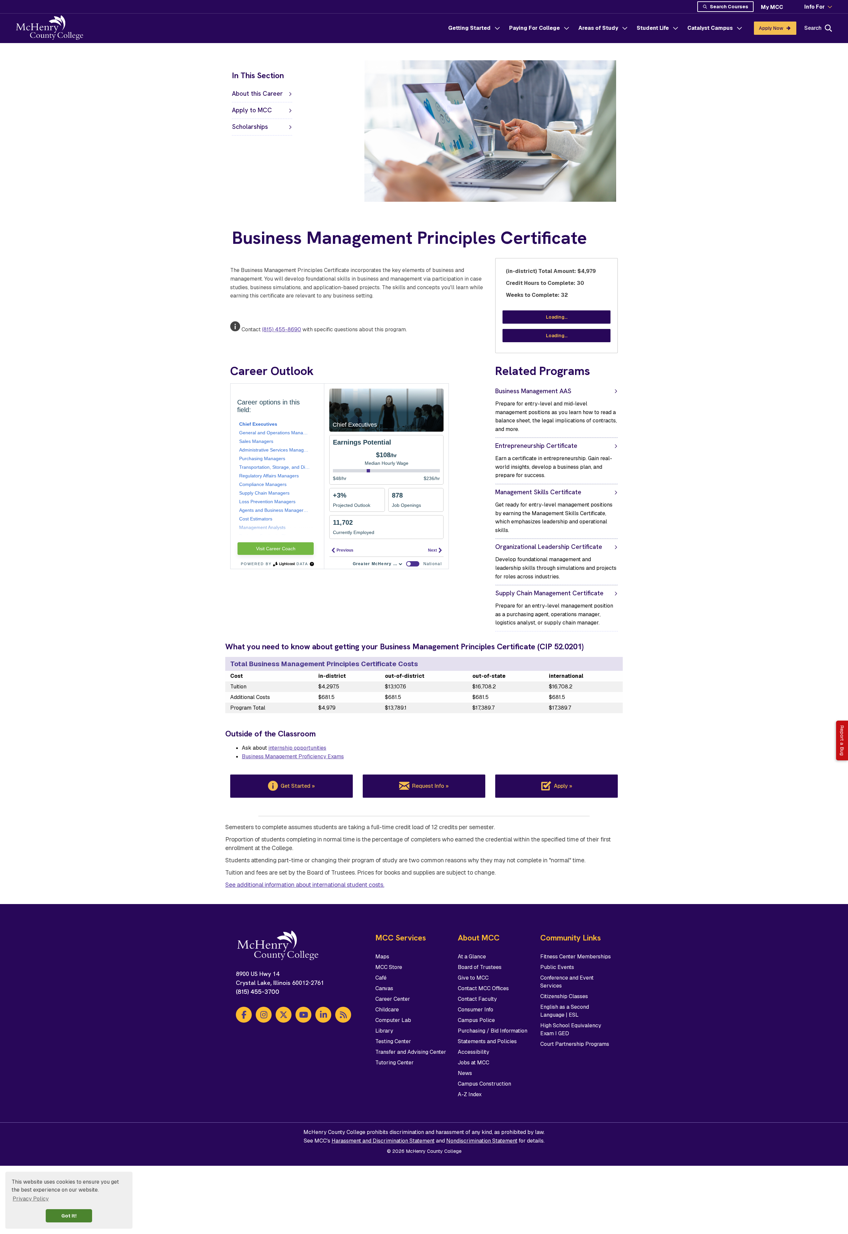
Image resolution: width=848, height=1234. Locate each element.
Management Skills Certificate (538, 492)
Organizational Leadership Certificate (548, 547)
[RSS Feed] (343, 1015)
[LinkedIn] (323, 1015)
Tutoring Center (394, 1062)
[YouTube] (303, 1015)
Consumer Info (475, 1009)
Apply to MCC (252, 110)
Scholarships (250, 127)
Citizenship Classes (564, 996)
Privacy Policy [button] (31, 1198)
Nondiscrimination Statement (481, 1140)
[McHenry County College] (52, 28)
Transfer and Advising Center (410, 1051)
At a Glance (472, 956)
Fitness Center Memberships (575, 956)
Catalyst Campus (710, 28)
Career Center (392, 998)
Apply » (563, 785)
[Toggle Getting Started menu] (497, 28)
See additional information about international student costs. (304, 884)
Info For (814, 7)
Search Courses (729, 7)
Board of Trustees (480, 967)
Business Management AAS (533, 391)
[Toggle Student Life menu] (675, 28)
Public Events (557, 967)
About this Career (257, 93)
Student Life (653, 28)
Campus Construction (484, 1083)
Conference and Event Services (567, 981)
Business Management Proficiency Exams (293, 756)
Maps (382, 956)
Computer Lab (393, 1020)
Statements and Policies (487, 1041)
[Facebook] (244, 1015)
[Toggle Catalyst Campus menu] (739, 28)
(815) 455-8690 (281, 329)
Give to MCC (473, 977)
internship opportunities (297, 747)
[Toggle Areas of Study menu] (625, 28)
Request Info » (430, 785)
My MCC (772, 7)
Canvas (384, 988)
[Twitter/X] (284, 1015)
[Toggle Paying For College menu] (566, 28)
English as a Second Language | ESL (564, 1010)
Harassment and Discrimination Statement (383, 1140)
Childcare (387, 1009)
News (465, 1073)
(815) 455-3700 (257, 991)
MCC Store (388, 967)
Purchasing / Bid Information (492, 1030)
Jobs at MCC (473, 1062)
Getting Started (469, 28)
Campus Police (476, 1020)
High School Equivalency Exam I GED (570, 1029)
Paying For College (534, 28)
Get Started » (298, 785)
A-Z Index (470, 1094)
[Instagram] (264, 1015)
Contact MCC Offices (483, 988)
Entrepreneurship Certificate (536, 446)
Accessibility (473, 1051)
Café (381, 977)
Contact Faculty (477, 998)
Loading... (556, 317)
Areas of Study (598, 28)
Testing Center (393, 1041)
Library (384, 1030)
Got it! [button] (69, 1216)
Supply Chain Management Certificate (549, 593)
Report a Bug (842, 740)
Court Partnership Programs (574, 1044)
